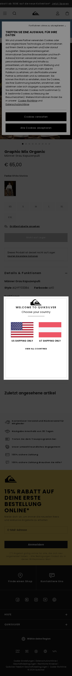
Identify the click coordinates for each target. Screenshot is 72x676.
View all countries (36, 348)
